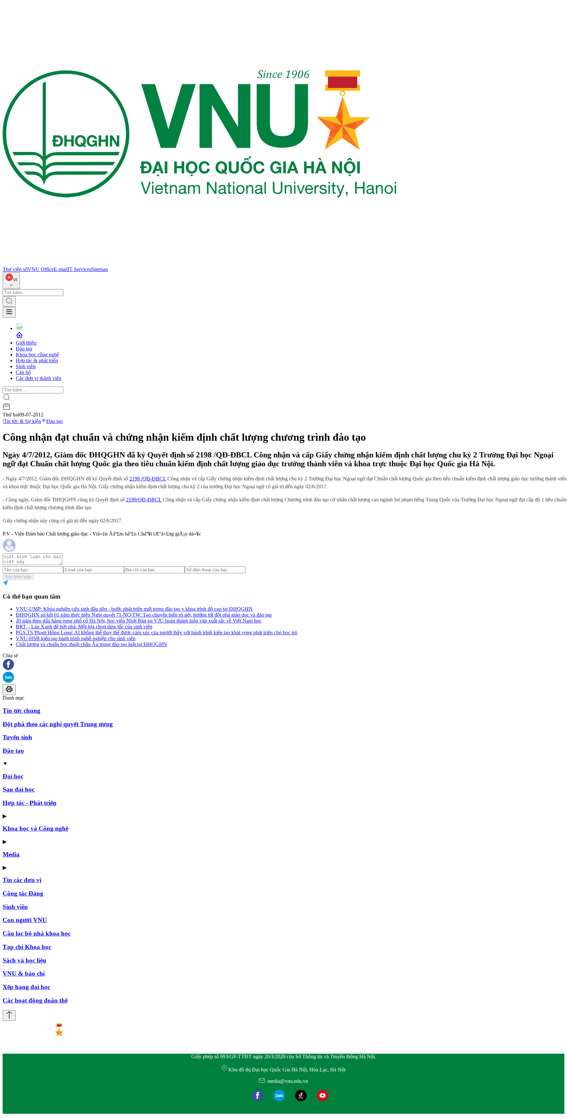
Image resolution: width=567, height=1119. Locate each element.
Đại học (13, 776)
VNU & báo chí (24, 973)
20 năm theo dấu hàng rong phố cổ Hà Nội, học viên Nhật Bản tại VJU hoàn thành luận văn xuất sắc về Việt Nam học (139, 620)
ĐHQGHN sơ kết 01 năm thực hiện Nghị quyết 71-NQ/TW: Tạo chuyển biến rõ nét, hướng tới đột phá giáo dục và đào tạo (144, 615)
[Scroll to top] (9, 1015)
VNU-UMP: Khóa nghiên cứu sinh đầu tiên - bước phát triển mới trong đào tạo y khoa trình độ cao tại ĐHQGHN (134, 609)
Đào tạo (24, 348)
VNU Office (41, 269)
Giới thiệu (26, 343)
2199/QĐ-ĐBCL (143, 499)
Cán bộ (23, 372)
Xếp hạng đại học (26, 986)
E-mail (61, 269)
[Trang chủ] (199, 263)
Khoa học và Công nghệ (35, 828)
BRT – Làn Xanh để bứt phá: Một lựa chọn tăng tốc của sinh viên (84, 626)
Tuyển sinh (17, 737)
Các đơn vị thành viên (38, 378)
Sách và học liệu (24, 960)
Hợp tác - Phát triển (29, 802)
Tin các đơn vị (22, 879)
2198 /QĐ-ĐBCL (147, 478)
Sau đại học (18, 789)
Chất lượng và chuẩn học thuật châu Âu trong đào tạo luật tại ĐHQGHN (91, 644)
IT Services (79, 269)
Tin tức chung (21, 710)
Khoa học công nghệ (37, 354)
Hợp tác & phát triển (37, 360)
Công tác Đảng (23, 893)
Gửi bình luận (18, 576)
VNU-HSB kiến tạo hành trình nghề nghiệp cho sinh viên (76, 638)
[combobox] (11, 280)
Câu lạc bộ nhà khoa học (37, 933)
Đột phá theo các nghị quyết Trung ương (58, 724)
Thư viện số (15, 269)
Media (11, 854)
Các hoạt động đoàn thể (35, 1000)
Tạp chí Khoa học (27, 946)
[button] (283, 665)
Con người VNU (25, 920)
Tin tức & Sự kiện (22, 421)
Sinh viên (25, 366)
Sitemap (99, 269)
